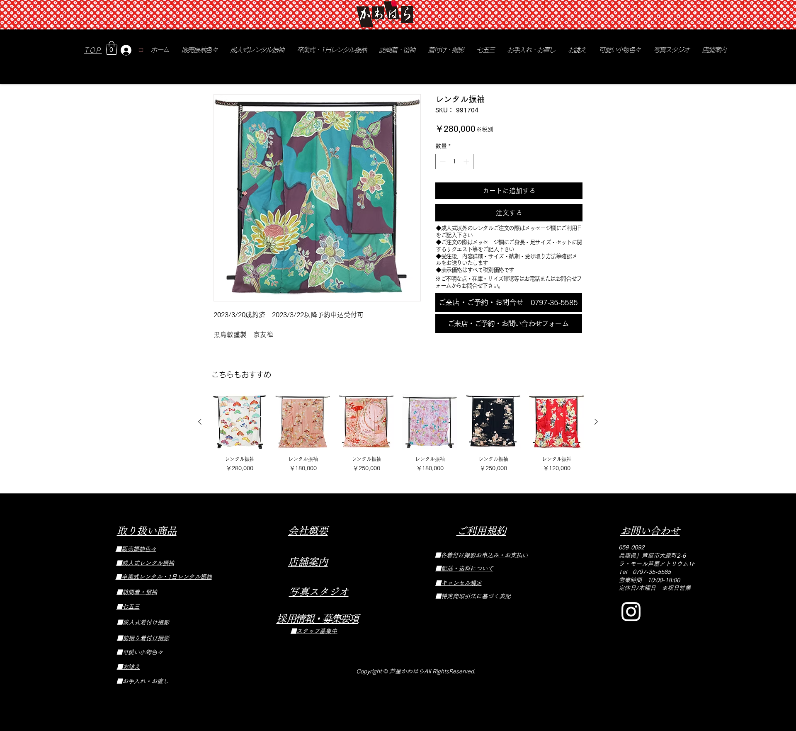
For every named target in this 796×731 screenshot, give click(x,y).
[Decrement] (442, 161)
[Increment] (467, 161)
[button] (111, 48)
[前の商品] (200, 422)
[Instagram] (631, 611)
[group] (398, 434)
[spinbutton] (454, 161)
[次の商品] (596, 422)
